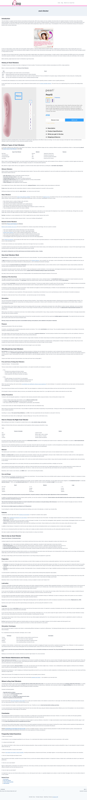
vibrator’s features (35, 260)
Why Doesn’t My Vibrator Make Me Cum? (8, 790)
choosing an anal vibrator (24, 514)
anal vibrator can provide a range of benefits (14, 752)
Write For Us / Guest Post (69, 2)
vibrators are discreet (8, 239)
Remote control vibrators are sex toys (9, 226)
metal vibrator (6, 783)
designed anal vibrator (36, 677)
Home (59, 2)
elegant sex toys (46, 196)
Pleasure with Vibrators (12, 223)
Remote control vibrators (8, 232)
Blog (62, 2)
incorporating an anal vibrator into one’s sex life (15, 728)
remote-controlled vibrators (45, 83)
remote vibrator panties (8, 781)
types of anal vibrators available (23, 196)
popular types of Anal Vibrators (10, 148)
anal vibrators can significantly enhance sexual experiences (34, 384)
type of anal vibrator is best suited (18, 700)
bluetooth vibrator (83, 790)
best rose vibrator (7, 780)
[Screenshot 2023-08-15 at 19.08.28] (43, 113)
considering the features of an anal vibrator (18, 517)
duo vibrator (6, 779)
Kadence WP (55, 796)
